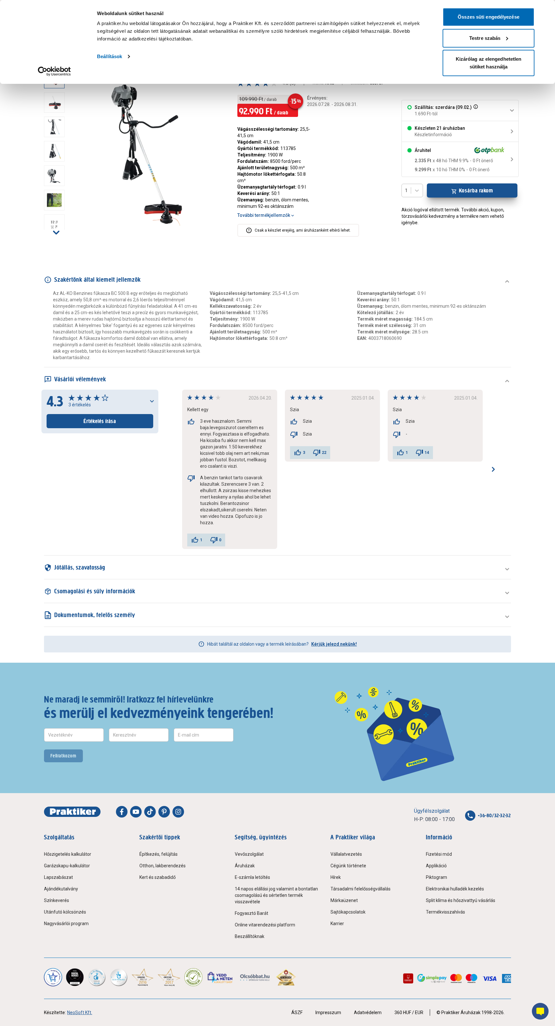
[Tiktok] (150, 812)
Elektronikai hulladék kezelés (455, 888)
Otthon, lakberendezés (162, 865)
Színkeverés (56, 900)
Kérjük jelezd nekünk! (334, 644)
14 (427, 452)
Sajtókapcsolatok (348, 912)
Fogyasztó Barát (251, 913)
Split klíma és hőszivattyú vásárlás (460, 900)
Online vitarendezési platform (265, 924)
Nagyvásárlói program (66, 923)
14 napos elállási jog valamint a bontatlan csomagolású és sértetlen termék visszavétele (276, 895)
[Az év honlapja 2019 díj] (119, 977)
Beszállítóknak (249, 936)
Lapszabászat (58, 877)
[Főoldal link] (72, 812)
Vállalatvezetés (346, 854)
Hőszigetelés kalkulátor (67, 854)
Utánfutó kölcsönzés (65, 912)
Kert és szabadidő (157, 877)
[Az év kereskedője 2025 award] (286, 977)
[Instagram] (178, 812)
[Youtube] (136, 812)
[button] (475, 110)
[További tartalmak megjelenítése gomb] (56, 232)
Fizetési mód (439, 854)
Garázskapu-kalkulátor (67, 865)
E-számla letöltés (252, 877)
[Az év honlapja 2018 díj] (97, 977)
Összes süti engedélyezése (488, 17)
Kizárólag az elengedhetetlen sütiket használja (489, 62)
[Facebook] (122, 812)
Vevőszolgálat (249, 854)
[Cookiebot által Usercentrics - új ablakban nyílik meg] (54, 71)
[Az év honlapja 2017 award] (169, 977)
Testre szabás (484, 38)
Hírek (335, 877)
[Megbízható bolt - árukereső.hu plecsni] (193, 977)
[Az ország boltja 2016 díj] (142, 977)
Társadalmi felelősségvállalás (360, 888)
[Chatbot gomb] (540, 1011)
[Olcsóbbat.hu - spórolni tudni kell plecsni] (255, 977)
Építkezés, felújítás (158, 854)
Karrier (337, 923)
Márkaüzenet (344, 900)
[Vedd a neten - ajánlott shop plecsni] (220, 977)
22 (324, 452)
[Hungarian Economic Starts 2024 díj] (53, 977)
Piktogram (436, 877)
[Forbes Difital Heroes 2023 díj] (75, 977)
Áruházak (245, 865)
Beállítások (109, 56)
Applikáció (436, 865)
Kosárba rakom (476, 190)
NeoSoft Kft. (79, 1012)
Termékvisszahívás (445, 912)
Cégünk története (348, 865)
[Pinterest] (164, 812)
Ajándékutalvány (61, 888)
